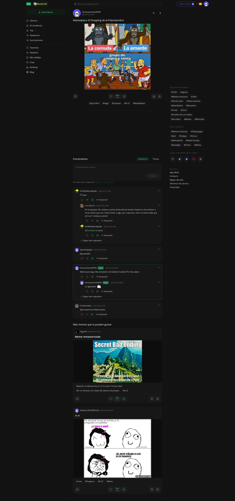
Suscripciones (36, 40)
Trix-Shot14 (89, 205)
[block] (159, 96)
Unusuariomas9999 (91, 12)
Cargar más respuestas (92, 240)
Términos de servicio (179, 183)
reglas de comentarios (104, 182)
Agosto (185, 92)
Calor (194, 96)
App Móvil (174, 172)
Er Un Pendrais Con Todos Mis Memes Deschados (98, 390)
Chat (32, 62)
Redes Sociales (193, 140)
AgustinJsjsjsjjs (86, 249)
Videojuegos (197, 131)
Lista (80, 481)
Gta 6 (184, 110)
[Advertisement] (188, 46)
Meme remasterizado (87, 336)
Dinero (188, 145)
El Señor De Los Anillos (182, 114)
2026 (174, 92)
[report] (154, 96)
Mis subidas (35, 57)
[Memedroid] (28, 3)
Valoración (142, 159)
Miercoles (200, 119)
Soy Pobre (95, 103)
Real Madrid (177, 105)
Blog (32, 72)
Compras (117, 103)
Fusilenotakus (85, 305)
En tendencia (36, 25)
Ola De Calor (177, 101)
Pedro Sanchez (194, 101)
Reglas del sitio (176, 180)
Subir (47, 12)
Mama (198, 145)
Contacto (174, 176)
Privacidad (174, 187)
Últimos (33, 20)
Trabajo (183, 136)
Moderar (34, 52)
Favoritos (34, 47)
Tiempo (156, 159)
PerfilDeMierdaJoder (88, 191)
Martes (188, 119)
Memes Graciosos (180, 96)
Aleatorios (35, 35)
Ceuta (174, 110)
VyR (174, 136)
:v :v (77, 415)
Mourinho (191, 105)
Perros (194, 136)
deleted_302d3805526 (89, 410)
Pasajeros (90, 481)
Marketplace (139, 103)
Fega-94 (83, 331)
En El (128, 103)
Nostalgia (176, 145)
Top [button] (32, 30)
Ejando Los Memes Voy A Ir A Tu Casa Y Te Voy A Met (100, 386)
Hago (106, 103)
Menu (110, 481)
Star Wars (176, 119)
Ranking (33, 67)
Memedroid (177, 140)
